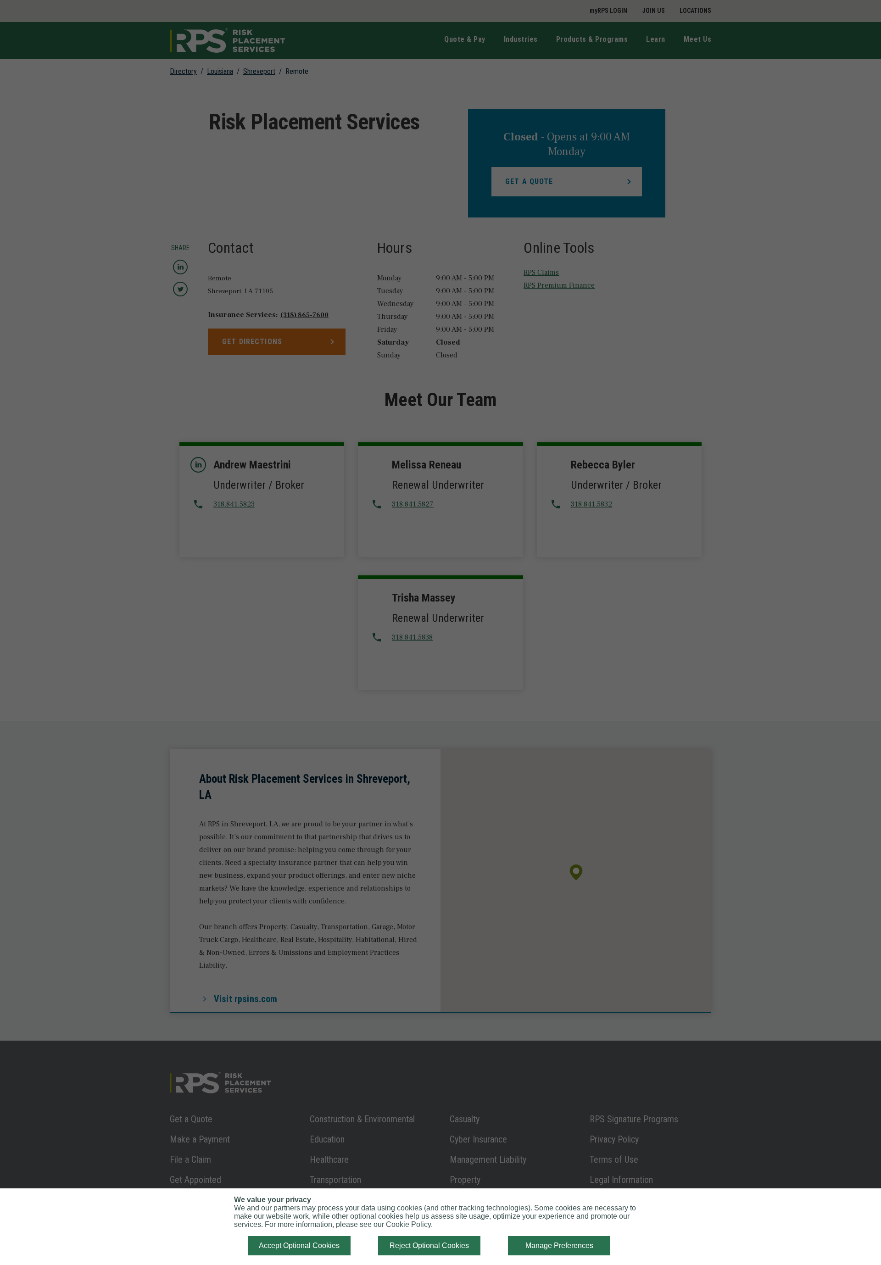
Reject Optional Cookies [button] (429, 1245)
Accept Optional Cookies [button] (299, 1245)
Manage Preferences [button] (559, 1245)
